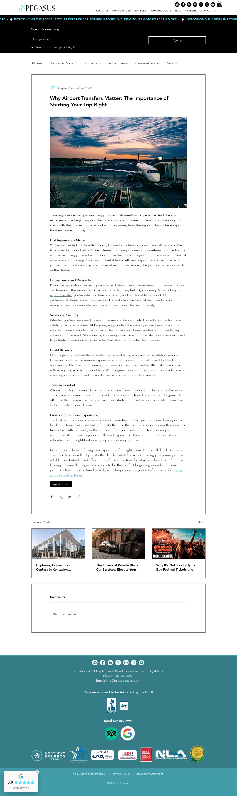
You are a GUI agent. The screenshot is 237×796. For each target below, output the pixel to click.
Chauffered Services (147, 63)
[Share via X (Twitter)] (61, 497)
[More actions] (185, 88)
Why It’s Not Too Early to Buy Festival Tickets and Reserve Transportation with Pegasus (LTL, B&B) (177, 567)
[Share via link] (79, 497)
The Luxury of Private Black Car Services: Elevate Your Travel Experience (117, 567)
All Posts (36, 63)
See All (201, 521)
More (170, 63)
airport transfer (61, 484)
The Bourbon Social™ (62, 63)
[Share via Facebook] (52, 497)
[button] (219, 4)
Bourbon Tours (92, 63)
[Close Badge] (37, 772)
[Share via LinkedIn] (70, 497)
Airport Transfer (118, 63)
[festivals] (178, 544)
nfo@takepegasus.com (123, 681)
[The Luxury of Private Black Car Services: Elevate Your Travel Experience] (118, 544)
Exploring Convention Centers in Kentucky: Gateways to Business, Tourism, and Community (55, 567)
